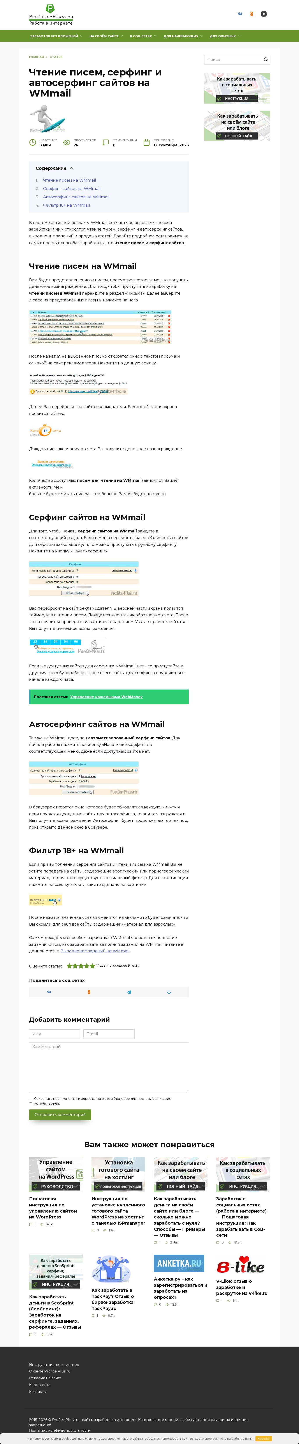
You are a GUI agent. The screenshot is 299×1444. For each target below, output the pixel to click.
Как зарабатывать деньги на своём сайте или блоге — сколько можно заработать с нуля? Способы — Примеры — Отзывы (179, 1217)
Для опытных (223, 36)
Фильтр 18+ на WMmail (66, 205)
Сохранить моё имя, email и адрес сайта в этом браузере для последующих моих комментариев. (102, 1101)
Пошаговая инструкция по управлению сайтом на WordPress (53, 1208)
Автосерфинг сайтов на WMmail (76, 197)
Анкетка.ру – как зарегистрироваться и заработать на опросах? (181, 1288)
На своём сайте (104, 36)
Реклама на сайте (45, 1378)
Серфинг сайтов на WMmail (72, 188)
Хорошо (264, 1438)
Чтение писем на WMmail (69, 180)
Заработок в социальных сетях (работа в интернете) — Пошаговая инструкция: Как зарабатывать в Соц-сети (241, 1217)
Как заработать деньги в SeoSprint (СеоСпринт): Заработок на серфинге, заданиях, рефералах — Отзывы (55, 1312)
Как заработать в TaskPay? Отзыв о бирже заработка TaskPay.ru (112, 1299)
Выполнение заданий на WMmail (95, 951)
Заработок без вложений (54, 36)
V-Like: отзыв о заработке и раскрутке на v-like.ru (241, 1287)
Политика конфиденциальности (60, 1430)
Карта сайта (39, 1385)
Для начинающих (181, 36)
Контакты (37, 1391)
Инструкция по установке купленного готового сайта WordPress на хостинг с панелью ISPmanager (118, 1211)
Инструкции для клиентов (54, 1364)
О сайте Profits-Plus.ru (50, 1371)
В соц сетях (141, 36)
